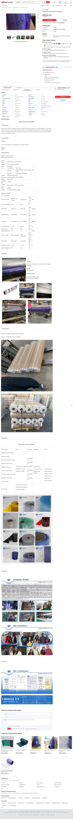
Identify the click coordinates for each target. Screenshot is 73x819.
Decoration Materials (16, 7)
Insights (63, 811)
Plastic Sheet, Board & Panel (24, 7)
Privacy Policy (52, 814)
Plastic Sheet (44, 797)
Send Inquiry (49, 20)
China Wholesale (32, 811)
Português (18, 812)
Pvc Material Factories (12, 802)
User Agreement (42, 814)
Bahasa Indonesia (66, 812)
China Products (15, 811)
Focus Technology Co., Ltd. (29, 814)
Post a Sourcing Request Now (30, 728)
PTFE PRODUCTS (4, 786)
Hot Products (10, 811)
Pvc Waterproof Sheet (39, 802)
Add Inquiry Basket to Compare (21, 41)
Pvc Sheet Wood (4, 805)
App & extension (59, 5)
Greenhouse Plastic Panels (35, 797)
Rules (71, 5)
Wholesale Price (38, 811)
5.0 (58, 89)
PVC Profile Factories (30, 802)
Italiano (31, 812)
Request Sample (61, 22)
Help (53, 5)
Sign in (71, 2)
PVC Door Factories (21, 802)
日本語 (48, 812)
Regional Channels (49, 811)
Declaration (47, 814)
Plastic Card (4, 797)
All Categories (5, 5)
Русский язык (27, 812)
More (2, 807)
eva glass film (56, 786)
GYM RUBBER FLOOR (22, 784)
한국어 (45, 812)
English (11, 812)
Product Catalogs (16, 780)
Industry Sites (43, 811)
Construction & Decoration (8, 7)
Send (9, 728)
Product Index (55, 811)
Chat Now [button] (65, 20)
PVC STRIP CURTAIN (57, 782)
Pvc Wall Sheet (47, 802)
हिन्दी (50, 812)
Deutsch (34, 812)
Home (2, 7)
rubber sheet (3, 782)
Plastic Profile (20, 797)
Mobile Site (59, 811)
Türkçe (57, 812)
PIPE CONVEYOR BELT (40, 786)
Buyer (47, 5)
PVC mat (37, 784)
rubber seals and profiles (5, 784)
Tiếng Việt (60, 812)
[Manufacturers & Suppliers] (7, 2)
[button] (49, 90)
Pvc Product (4, 802)
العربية (42, 812)
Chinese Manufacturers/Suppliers (24, 811)
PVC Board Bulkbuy (13, 805)
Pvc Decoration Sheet (55, 802)
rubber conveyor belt (39, 782)
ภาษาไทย (54, 812)
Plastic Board (27, 797)
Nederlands (38, 812)
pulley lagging (21, 786)
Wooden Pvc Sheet (65, 802)
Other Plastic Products (12, 797)
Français (22, 812)
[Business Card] (70, 92)
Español (15, 812)
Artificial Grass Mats (57, 784)
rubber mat (20, 782)
